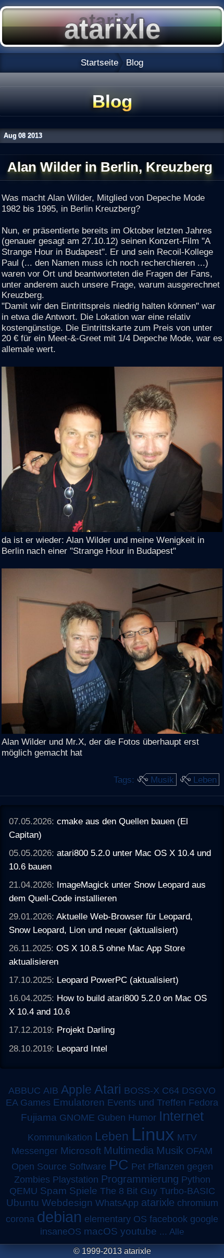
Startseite (99, 62)
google (204, 1219)
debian (59, 1217)
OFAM (199, 1151)
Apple (76, 1089)
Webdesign (67, 1202)
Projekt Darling (86, 1029)
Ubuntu (22, 1202)
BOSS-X (141, 1090)
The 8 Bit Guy (128, 1191)
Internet (181, 1116)
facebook (169, 1219)
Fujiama (39, 1117)
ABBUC (24, 1090)
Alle (176, 1231)
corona (20, 1219)
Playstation (75, 1179)
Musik (162, 779)
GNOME (77, 1117)
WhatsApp (117, 1203)
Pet (138, 1166)
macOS (101, 1231)
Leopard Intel (82, 1048)
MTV (187, 1137)
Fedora (203, 1102)
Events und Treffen (146, 1102)
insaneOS (60, 1231)
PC (119, 1165)
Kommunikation (60, 1137)
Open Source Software (58, 1166)
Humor (142, 1117)
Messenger (34, 1151)
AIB (50, 1090)
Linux (153, 1134)
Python (195, 1179)
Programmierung (140, 1179)
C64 (170, 1090)
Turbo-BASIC (187, 1190)
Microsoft (80, 1150)
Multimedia (129, 1150)
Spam (53, 1190)
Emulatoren (79, 1102)
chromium (197, 1203)
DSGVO (199, 1090)
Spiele (83, 1190)
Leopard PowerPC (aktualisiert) (118, 980)
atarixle (158, 1202)
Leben (205, 779)
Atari (107, 1089)
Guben (111, 1117)
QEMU (23, 1191)
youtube (138, 1231)
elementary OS (115, 1219)
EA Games (28, 1102)
